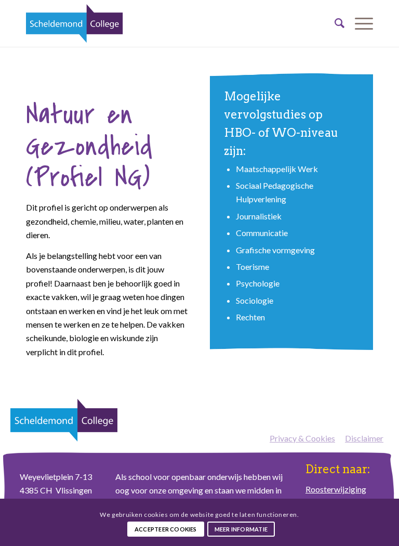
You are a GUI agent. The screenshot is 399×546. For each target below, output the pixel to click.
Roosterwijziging (335, 489)
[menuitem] (334, 23)
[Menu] (358, 23)
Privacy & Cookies (302, 438)
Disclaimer (364, 438)
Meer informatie (241, 529)
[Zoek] (334, 23)
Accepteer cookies (166, 529)
